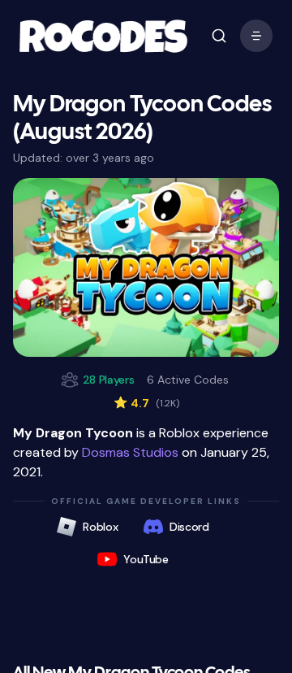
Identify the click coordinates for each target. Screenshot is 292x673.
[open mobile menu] (219, 36)
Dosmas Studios (130, 452)
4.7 (146, 403)
